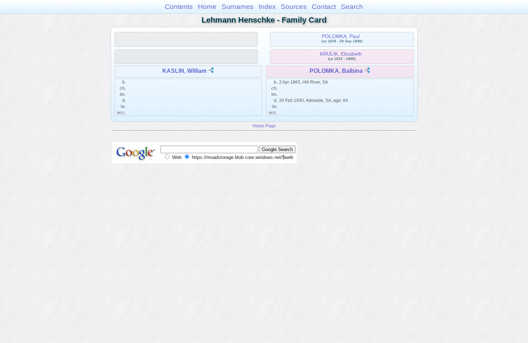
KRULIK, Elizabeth (341, 54)
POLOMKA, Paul (341, 36)
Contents (179, 6)
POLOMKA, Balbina (336, 71)
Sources (294, 6)
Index (267, 6)
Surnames (238, 6)
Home (207, 6)
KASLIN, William (184, 71)
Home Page (264, 125)
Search (352, 6)
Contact (324, 6)
